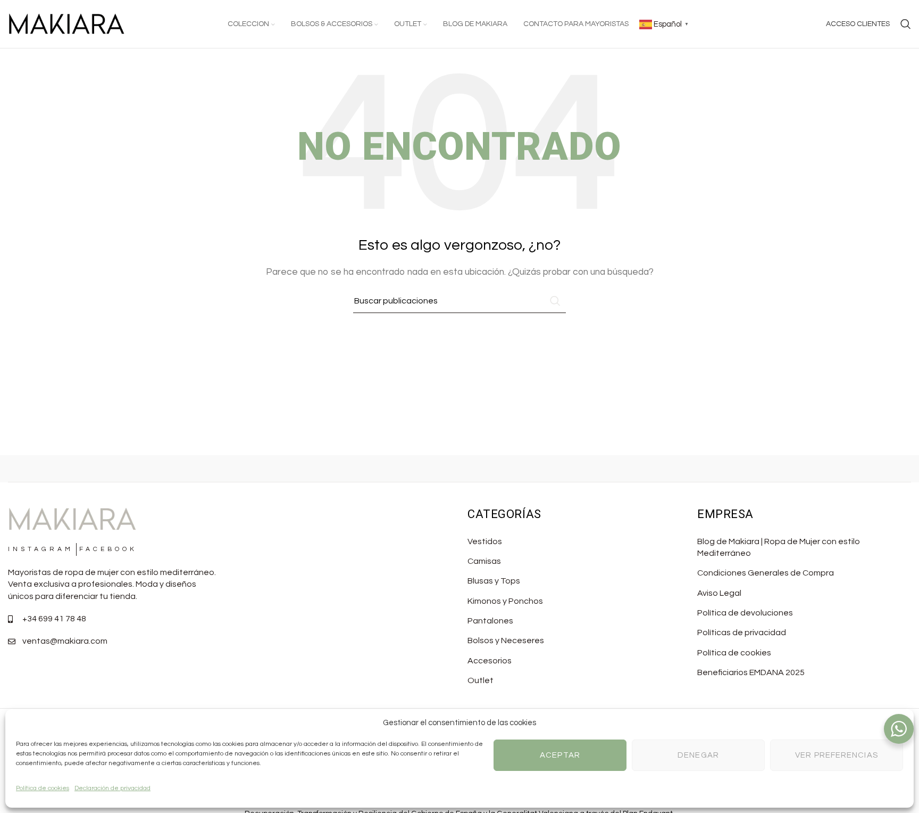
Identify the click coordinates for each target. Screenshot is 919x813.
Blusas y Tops (493, 581)
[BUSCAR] (553, 301)
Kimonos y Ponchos (505, 601)
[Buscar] (905, 24)
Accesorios (489, 660)
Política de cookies (42, 788)
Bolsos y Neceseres (505, 640)
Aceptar (560, 755)
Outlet (480, 680)
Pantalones (490, 621)
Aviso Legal (719, 593)
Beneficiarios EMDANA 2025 (751, 672)
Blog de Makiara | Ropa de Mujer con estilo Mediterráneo (778, 547)
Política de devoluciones (745, 613)
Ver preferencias (836, 755)
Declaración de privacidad (112, 788)
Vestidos (484, 541)
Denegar (698, 755)
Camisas (484, 561)
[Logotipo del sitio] (66, 23)
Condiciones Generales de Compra (765, 573)
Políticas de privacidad (741, 632)
